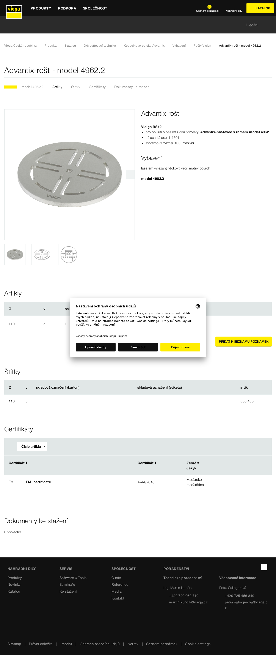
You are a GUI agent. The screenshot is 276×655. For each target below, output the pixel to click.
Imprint (66, 644)
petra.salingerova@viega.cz (246, 605)
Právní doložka (41, 644)
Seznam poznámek (161, 644)
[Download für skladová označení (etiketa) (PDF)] (185, 387)
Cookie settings (197, 644)
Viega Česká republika (20, 45)
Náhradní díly (22, 568)
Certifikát (17, 463)
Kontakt (117, 598)
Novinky (14, 584)
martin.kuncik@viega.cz (188, 602)
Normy (133, 644)
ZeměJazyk (191, 465)
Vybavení (179, 45)
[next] (130, 174)
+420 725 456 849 (239, 595)
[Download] (232, 463)
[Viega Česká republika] (14, 8)
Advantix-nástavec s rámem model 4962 (234, 132)
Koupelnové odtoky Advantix (144, 45)
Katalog (70, 45)
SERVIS (66, 568)
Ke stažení (68, 591)
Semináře (67, 584)
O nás (116, 578)
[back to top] (264, 567)
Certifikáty (97, 87)
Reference (120, 584)
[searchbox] (134, 25)
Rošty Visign (202, 45)
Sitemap (14, 644)
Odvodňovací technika (100, 45)
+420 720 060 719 (183, 595)
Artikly (57, 87)
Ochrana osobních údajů (100, 644)
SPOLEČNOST (123, 568)
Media (116, 591)
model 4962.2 (33, 87)
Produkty (50, 45)
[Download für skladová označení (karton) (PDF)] (83, 387)
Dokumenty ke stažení (132, 87)
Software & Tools (73, 578)
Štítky (75, 87)
